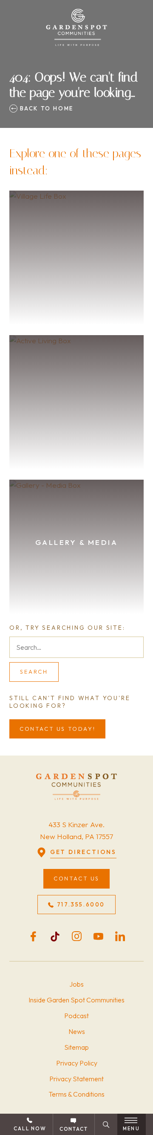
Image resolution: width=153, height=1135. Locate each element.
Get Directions (83, 852)
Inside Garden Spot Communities (76, 1000)
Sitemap (76, 1047)
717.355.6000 (81, 904)
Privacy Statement (76, 1078)
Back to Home (45, 108)
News (76, 1031)
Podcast (76, 1015)
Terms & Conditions (76, 1094)
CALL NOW (30, 1128)
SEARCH (34, 671)
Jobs (76, 984)
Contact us (76, 878)
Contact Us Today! (57, 728)
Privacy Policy (76, 1063)
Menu (131, 1129)
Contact (74, 1129)
